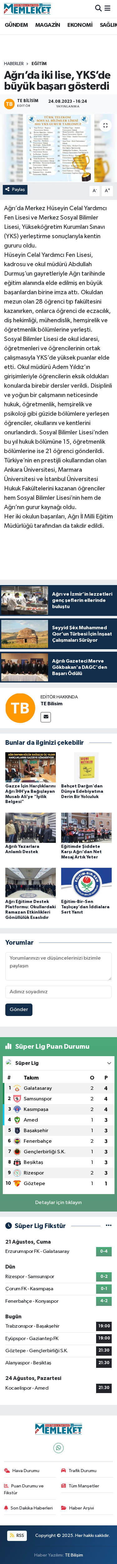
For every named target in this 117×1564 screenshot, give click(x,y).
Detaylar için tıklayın (58, 1202)
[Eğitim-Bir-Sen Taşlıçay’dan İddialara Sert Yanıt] (86, 883)
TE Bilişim (74, 1555)
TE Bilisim (51, 703)
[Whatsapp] (58, 1448)
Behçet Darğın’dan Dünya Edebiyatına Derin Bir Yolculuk (82, 791)
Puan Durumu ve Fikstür (24, 1489)
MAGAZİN (47, 25)
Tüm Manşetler (84, 1486)
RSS (20, 1535)
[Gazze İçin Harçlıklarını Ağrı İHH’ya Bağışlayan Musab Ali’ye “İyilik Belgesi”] (30, 767)
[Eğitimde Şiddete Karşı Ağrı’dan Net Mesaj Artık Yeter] (86, 827)
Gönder (19, 1009)
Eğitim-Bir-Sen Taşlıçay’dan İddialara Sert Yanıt (85, 907)
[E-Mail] (46, 717)
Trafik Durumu (82, 1470)
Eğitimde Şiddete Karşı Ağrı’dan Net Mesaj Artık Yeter (81, 851)
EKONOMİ (79, 25)
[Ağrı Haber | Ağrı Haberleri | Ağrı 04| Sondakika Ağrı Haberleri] (27, 8)
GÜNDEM (16, 25)
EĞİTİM (39, 64)
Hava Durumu (25, 1470)
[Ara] (98, 8)
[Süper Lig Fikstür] (109, 1226)
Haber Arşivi (81, 1508)
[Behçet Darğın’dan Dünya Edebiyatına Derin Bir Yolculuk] (86, 767)
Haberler (14, 64)
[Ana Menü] (107, 8)
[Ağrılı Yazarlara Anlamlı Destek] (30, 827)
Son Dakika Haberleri (32, 1508)
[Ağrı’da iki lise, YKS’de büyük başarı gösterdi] (58, 148)
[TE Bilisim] (20, 708)
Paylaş (18, 189)
